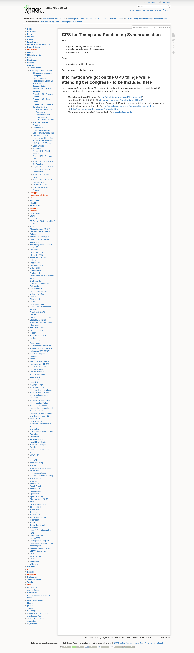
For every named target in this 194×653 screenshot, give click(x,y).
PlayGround (32, 60)
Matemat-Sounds (37, 387)
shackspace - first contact (37, 613)
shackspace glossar (38, 473)
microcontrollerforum (39, 195)
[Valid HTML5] (103, 647)
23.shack (33, 226)
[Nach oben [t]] (173, 52)
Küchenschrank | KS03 (39, 364)
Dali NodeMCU (36, 289)
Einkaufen (31, 31)
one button (34, 429)
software (34, 211)
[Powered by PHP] (91, 647)
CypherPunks (35, 270)
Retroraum (34, 200)
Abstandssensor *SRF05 (40, 231)
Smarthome (35, 484)
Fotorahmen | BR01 (38, 335)
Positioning (37, 148)
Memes (30, 52)
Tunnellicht (34, 528)
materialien (32, 50)
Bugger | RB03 (36, 263)
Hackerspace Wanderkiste (41, 348)
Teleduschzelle (36, 507)
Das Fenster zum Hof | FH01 (41, 291)
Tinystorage (35, 515)
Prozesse (31, 567)
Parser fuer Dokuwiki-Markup (42, 432)
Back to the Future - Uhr (39, 239)
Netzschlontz (35, 419)
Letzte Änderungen (137, 10)
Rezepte (30, 572)
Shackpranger (36, 470)
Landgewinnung (36, 369)
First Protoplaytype (40, 135)
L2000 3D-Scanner (38, 367)
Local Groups (38, 146)
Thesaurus (34, 509)
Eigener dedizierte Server (40, 317)
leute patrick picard (35, 600)
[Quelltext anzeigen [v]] (173, 35)
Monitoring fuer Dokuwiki (40, 403)
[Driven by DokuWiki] (128, 647)
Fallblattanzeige (36, 68)
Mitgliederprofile (34, 55)
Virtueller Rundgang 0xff (40, 548)
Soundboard (35, 489)
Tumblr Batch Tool (37, 525)
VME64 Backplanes (38, 551)
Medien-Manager (154, 10)
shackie (33, 465)
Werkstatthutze (36, 556)
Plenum (30, 63)
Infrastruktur (32, 42)
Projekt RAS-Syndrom (39, 442)
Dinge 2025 (35, 299)
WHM (32, 559)
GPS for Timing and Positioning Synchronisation (146, 19)
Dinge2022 (34, 297)
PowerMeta (34, 437)
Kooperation (35, 356)
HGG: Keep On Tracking (43, 143)
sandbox (30, 608)
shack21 (33, 203)
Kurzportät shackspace (39, 361)
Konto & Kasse (33, 47)
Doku (29, 29)
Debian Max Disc (37, 294)
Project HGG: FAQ (40, 185)
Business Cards (36, 265)
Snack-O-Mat (35, 206)
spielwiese (31, 574)
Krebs (32, 359)
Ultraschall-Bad (36, 535)
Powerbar (34, 434)
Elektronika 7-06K (37, 328)
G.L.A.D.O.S (35, 341)
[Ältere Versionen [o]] (173, 41)
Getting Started (33, 590)
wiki (29, 585)
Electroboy (34, 325)
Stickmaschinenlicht (38, 504)
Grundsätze (32, 593)
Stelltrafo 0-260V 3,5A (39, 499)
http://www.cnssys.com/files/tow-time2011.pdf (120, 100)
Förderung (34, 338)
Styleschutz (32, 577)
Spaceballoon (36, 491)
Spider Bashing (36, 497)
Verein (30, 582)
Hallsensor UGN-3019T (39, 351)
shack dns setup (36, 463)
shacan (33, 457)
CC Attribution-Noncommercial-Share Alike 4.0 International (138, 643)
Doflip (32, 302)
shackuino (34, 481)
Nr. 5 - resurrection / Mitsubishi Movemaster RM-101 (41, 424)
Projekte (62, 19)
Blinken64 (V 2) (36, 255)
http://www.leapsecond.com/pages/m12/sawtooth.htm (128, 106)
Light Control (35, 380)
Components (38, 128)
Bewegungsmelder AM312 (41, 245)
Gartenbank (35, 343)
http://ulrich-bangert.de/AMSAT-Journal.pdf (121, 97)
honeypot (34, 193)
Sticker (33, 502)
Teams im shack (34, 580)
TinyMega (34, 512)
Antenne (33, 234)
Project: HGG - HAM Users (43, 167)
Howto (30, 39)
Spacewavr (34, 494)
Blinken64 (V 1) (36, 252)
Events (30, 34)
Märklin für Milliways (38, 406)
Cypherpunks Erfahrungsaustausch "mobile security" (42, 275)
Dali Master (34, 286)
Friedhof (30, 37)
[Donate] (78, 647)
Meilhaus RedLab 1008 (39, 393)
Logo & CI (34, 382)
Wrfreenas (34, 564)
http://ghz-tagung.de (122, 112)
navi (29, 58)
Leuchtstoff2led (36, 377)
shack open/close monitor (40, 468)
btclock (33, 260)
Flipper (33, 333)
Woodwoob (34, 561)
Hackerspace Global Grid (77, 19)
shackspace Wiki (50, 19)
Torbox (33, 522)
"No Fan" (33, 219)
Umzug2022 (35, 213)
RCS (32, 198)
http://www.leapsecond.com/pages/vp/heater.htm (94, 109)
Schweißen (34, 455)
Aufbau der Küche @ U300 (41, 237)
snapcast (34, 208)
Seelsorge (31, 611)
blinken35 (34, 247)
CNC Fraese (35, 268)
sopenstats (31, 621)
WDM (32, 216)
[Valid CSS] (116, 647)
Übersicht (167, 10)
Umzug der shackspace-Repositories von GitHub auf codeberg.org (41, 543)
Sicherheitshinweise (35, 619)
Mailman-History (36, 385)
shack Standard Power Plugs (42, 476)
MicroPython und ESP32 (40, 400)
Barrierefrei (34, 242)
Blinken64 (34, 250)
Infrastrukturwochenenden (38, 44)
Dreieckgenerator (37, 304)
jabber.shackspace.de (39, 354)
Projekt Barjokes (36, 439)
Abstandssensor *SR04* (40, 229)
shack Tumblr (35, 478)
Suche (169, 6)
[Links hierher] (173, 46)
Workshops (32, 587)
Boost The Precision (38, 258)
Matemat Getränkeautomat (41, 390)
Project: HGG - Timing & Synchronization (107, 19)
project (30, 606)
